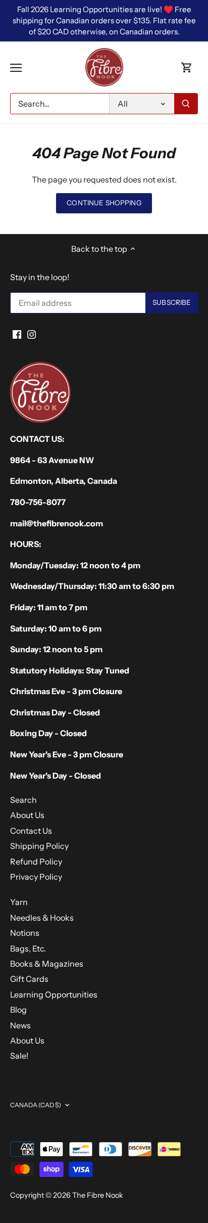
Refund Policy (36, 861)
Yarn (19, 902)
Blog (18, 1010)
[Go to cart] (187, 67)
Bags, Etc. (28, 948)
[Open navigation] (16, 68)
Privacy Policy (36, 877)
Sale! (19, 1056)
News (20, 1025)
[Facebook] (17, 333)
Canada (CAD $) (35, 1105)
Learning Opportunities (53, 994)
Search (23, 800)
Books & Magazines (46, 964)
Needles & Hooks (42, 918)
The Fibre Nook (97, 1195)
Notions (24, 933)
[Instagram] (31, 333)
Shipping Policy (39, 846)
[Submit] (185, 104)
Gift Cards (29, 979)
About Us (27, 815)
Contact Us (31, 831)
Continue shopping (104, 203)
